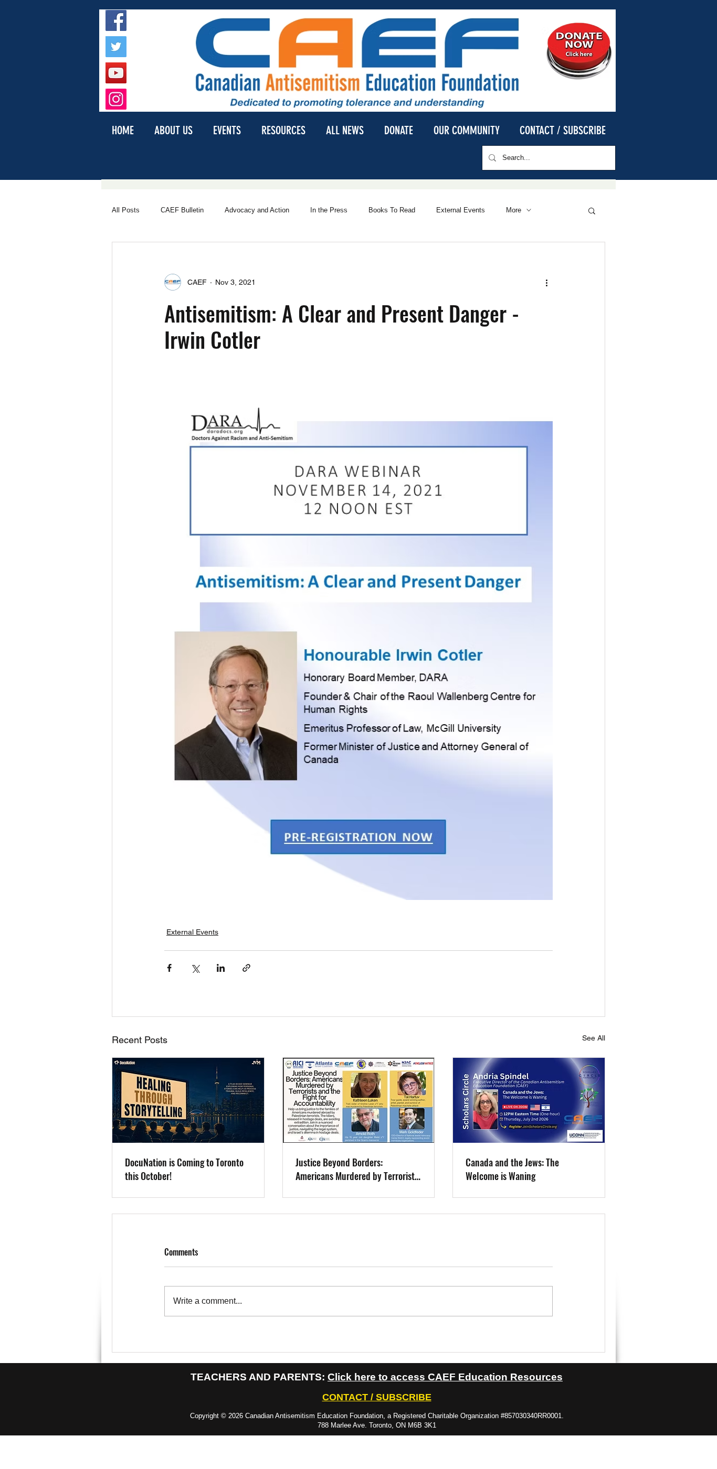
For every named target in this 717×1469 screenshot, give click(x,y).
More (513, 210)
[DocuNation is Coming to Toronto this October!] (188, 1100)
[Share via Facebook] (169, 968)
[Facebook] (116, 20)
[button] (173, 130)
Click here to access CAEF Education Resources (445, 1376)
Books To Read (391, 210)
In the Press (328, 210)
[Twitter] (116, 46)
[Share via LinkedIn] (221, 968)
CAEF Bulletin (182, 210)
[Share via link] (246, 968)
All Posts (126, 210)
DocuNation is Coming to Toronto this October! (184, 1169)
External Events (460, 210)
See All (593, 1038)
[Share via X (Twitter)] (195, 968)
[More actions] (546, 282)
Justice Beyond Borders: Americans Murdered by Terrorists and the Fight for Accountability (357, 1169)
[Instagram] (116, 99)
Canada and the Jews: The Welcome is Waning (512, 1169)
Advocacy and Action (257, 210)
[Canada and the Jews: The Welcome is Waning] (529, 1100)
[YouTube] (116, 72)
